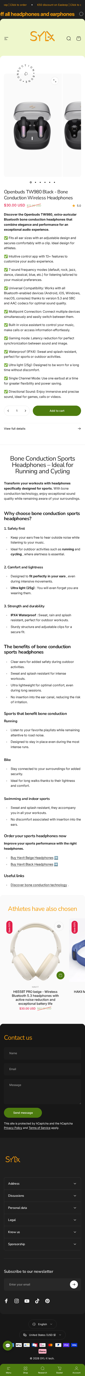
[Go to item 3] (40, 182)
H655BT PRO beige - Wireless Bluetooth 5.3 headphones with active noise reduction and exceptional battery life (35, 998)
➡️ (56, 858)
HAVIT (35, 987)
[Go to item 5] (49, 182)
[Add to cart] (60, 975)
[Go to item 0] (30, 182)
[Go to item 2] (35, 182)
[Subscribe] (74, 1284)
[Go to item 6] (54, 182)
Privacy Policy (13, 1127)
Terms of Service (39, 1127)
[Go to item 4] (44, 182)
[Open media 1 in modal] (55, 81)
